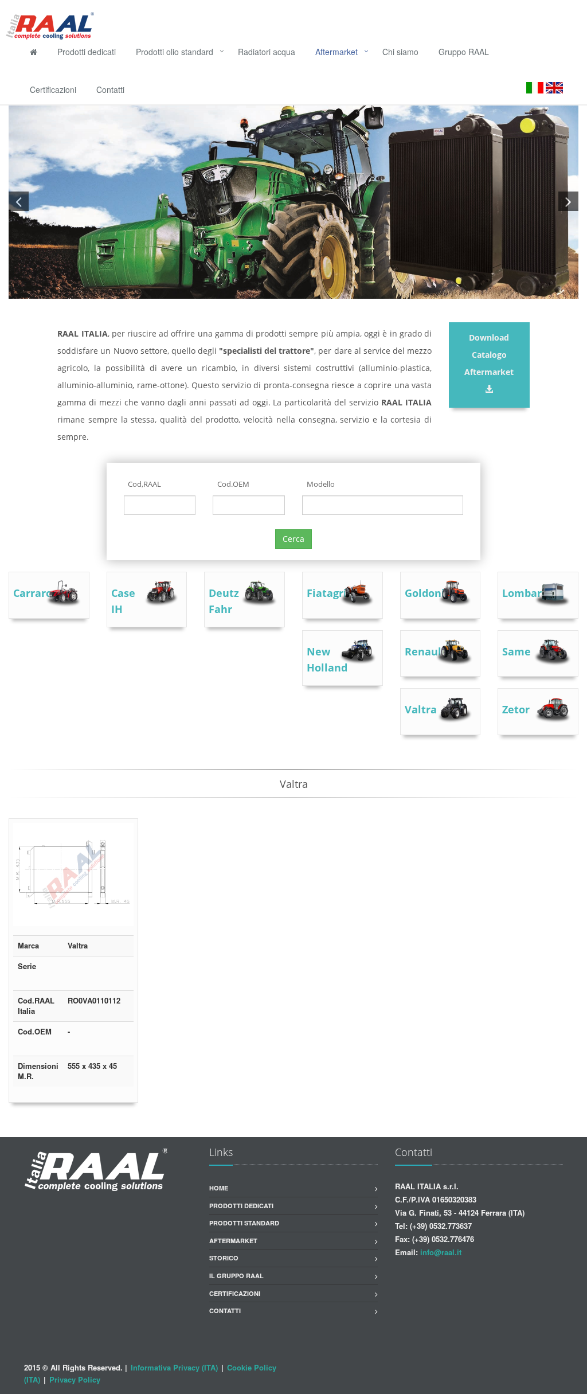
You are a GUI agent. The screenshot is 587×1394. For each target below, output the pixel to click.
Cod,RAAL (144, 484)
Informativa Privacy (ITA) (174, 1367)
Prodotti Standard (244, 1223)
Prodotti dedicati (86, 51)
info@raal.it (440, 1252)
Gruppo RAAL (464, 51)
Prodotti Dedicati (241, 1205)
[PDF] (122, 922)
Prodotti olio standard (177, 51)
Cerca (293, 538)
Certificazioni (53, 89)
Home (218, 1188)
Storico (223, 1258)
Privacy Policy (74, 1379)
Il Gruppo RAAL (236, 1275)
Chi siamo (400, 51)
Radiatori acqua (266, 51)
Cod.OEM (233, 484)
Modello (321, 484)
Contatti (110, 89)
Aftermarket (338, 51)
